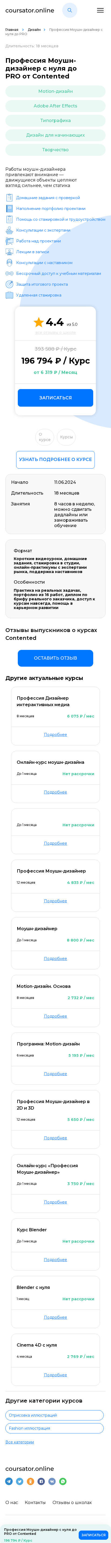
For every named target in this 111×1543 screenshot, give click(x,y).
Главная (12, 30)
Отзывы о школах (72, 1502)
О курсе (45, 437)
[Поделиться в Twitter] (19, 1481)
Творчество (55, 149)
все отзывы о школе (55, 332)
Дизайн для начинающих (55, 135)
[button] (69, 10)
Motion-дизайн (55, 91)
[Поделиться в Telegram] (9, 1481)
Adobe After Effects (55, 105)
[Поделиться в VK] (52, 1481)
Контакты (35, 1502)
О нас (11, 1502)
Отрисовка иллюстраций (33, 1415)
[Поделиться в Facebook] (41, 1481)
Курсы (66, 437)
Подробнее (55, 734)
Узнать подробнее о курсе (55, 459)
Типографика (55, 120)
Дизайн (34, 30)
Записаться (55, 397)
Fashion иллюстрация (29, 1428)
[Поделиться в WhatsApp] (63, 1481)
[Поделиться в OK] (30, 1481)
